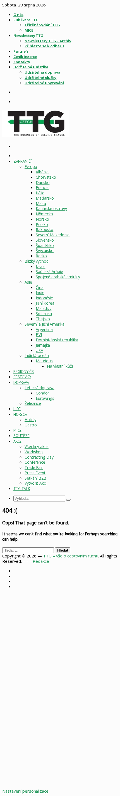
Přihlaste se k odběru (44, 45)
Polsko (42, 224)
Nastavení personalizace (25, 791)
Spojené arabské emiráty (58, 276)
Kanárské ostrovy (51, 208)
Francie (42, 187)
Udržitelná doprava (42, 72)
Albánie (42, 171)
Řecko (41, 255)
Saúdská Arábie (49, 271)
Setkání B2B (35, 478)
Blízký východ (37, 261)
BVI (39, 334)
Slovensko (45, 240)
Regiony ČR (23, 371)
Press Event (35, 472)
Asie (28, 282)
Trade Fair (34, 467)
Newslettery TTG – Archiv (48, 40)
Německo (44, 213)
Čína (40, 287)
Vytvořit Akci (36, 483)
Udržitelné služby (40, 77)
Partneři (20, 51)
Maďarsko (45, 198)
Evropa (31, 166)
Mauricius (44, 360)
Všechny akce (37, 446)
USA (39, 350)
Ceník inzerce (25, 56)
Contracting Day (39, 457)
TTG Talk (21, 488)
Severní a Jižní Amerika (44, 324)
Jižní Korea (45, 303)
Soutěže (21, 435)
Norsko (42, 219)
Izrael (40, 266)
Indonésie (44, 297)
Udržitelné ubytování (44, 82)
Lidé (17, 408)
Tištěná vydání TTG (42, 24)
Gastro (31, 425)
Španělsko (45, 245)
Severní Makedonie (52, 234)
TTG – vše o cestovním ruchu (70, 556)
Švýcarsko (45, 250)
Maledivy (43, 308)
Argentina (44, 329)
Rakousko (44, 229)
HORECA (20, 414)
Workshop (34, 451)
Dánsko (42, 182)
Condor (42, 393)
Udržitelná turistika (30, 66)
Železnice (33, 403)
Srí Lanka (44, 313)
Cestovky (22, 376)
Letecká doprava (39, 387)
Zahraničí (22, 161)
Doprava (21, 382)
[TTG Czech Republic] (35, 135)
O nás (18, 14)
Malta (41, 203)
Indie (40, 292)
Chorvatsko (46, 177)
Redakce (41, 561)
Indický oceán (37, 355)
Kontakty (21, 61)
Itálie (40, 192)
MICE (29, 30)
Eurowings (45, 398)
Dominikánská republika (57, 339)
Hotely (30, 419)
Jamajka (43, 345)
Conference (35, 462)
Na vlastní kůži (60, 366)
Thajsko (43, 318)
